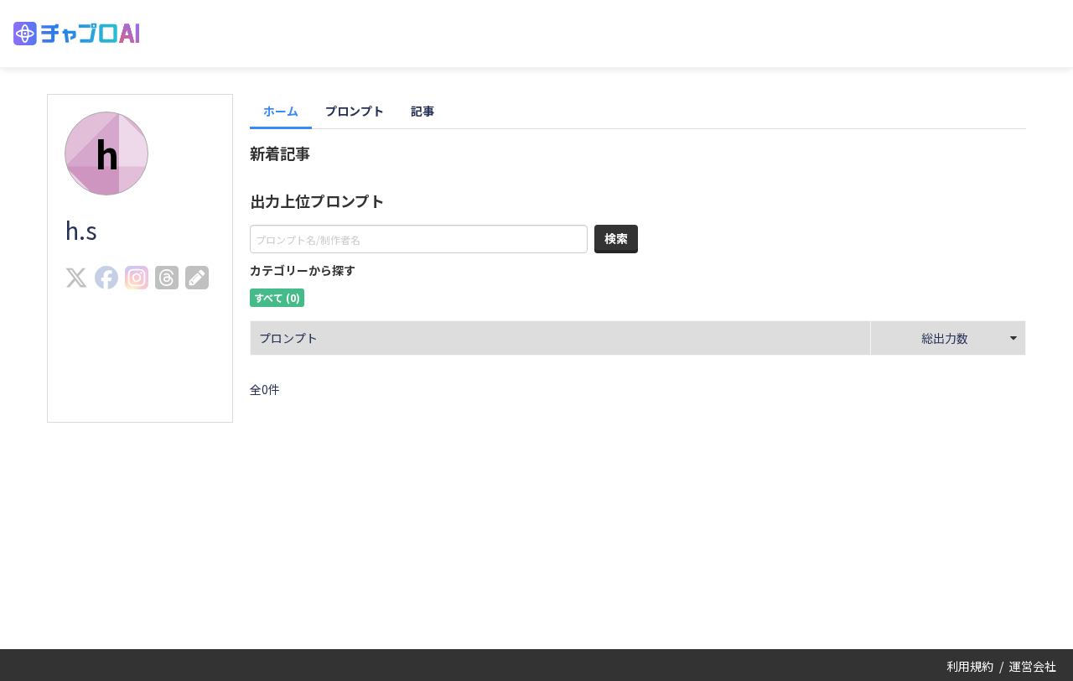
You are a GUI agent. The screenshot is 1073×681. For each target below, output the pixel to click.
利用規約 (969, 666)
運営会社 (1032, 666)
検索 (616, 238)
